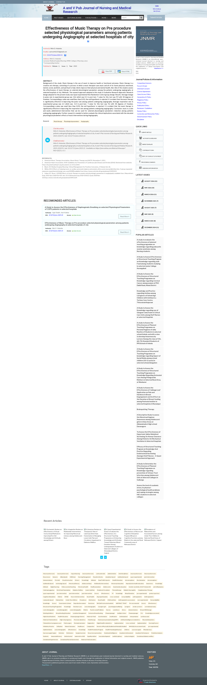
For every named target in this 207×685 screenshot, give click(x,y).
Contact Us (60, 2)
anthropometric (137, 596)
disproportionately (102, 596)
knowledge (46, 603)
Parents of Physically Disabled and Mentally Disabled (111, 626)
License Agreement (143, 91)
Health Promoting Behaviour (114, 629)
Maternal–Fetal (91, 616)
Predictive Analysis (156, 633)
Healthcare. (81, 626)
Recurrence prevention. (95, 633)
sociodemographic (62, 610)
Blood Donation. (129, 593)
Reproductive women (80, 603)
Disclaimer (140, 119)
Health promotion (96, 587)
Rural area (91, 603)
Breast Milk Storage (145, 610)
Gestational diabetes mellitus (145, 636)
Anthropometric (149, 596)
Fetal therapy (91, 619)
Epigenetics (91, 623)
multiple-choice (121, 613)
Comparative (90, 626)
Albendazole (63, 577)
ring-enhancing (75, 573)
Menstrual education (117, 583)
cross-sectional (114, 596)
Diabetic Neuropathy (130, 590)
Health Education (63, 616)
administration (112, 573)
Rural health (101, 600)
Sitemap (88, 680)
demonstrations (47, 580)
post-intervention (149, 577)
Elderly (60, 596)
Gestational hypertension (50, 639)
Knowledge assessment (152, 613)
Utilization (59, 626)
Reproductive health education (135, 583)
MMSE (66, 596)
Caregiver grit (102, 606)
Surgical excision (80, 633)
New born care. (77, 606)
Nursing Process (153, 623)
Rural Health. (90, 596)
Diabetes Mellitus (78, 590)
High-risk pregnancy (65, 619)
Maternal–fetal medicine (50, 619)
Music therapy (58, 121)
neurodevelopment (104, 636)
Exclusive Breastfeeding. (96, 613)
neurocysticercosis (62, 573)
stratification (113, 616)
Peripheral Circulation (103, 590)
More (104, 18)
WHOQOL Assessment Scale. (137, 626)
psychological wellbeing (115, 606)
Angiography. (85, 121)
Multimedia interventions (101, 583)
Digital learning (55, 587)
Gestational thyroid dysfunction (69, 639)
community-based (48, 600)
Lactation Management (79, 613)
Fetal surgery (67, 623)
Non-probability (154, 600)
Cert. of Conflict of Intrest (151, 156)
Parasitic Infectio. (98, 577)
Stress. (124, 610)
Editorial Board (74, 18)
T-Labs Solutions (150, 682)
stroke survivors (137, 606)
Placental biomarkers (148, 619)
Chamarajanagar (110, 613)
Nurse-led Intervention (77, 596)
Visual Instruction (67, 580)
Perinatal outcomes (79, 623)
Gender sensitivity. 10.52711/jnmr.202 (140, 587)
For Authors (91, 18)
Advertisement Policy (144, 117)
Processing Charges (147, 162)
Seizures (55, 577)
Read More (124, 216)
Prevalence (83, 600)
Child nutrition (112, 600)
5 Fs (142, 613)
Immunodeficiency (56, 636)
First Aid (57, 580)
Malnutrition (59, 600)
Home (46, 18)
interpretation (134, 616)
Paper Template (147, 144)
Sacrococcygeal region (49, 633)
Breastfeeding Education (63, 613)
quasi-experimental (136, 577)
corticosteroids (100, 573)
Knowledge (85, 580)
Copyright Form (148, 150)
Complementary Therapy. (145, 590)
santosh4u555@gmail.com (58, 52)
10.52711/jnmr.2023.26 (56, 215)
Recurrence (46, 577)
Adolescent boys (87, 583)
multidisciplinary (117, 636)
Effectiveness (105, 593)
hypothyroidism (91, 636)
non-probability (126, 596)
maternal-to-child (80, 636)
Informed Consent (143, 89)
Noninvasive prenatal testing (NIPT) (108, 619)
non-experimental (143, 600)
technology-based (61, 583)
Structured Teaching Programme (52, 606)
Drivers (77, 580)
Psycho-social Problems (97, 610)
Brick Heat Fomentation (63, 590)
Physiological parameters (71, 121)
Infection (61, 633)
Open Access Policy (144, 94)
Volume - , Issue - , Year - (64, 66)
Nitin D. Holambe (56, 48)
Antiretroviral (68, 636)
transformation (102, 616)
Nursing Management (84, 577)
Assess (97, 593)
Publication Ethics (143, 105)
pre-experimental (142, 593)
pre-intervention (62, 593)
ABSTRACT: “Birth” (121, 603)
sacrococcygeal (136, 629)
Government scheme (65, 603)
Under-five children (71, 600)
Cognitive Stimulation (49, 596)
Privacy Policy (141, 103)
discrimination (141, 580)
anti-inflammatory (158, 587)
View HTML (125, 71)
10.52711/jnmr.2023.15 (55, 55)
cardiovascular (145, 616)
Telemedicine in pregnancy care (52, 623)
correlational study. (150, 606)
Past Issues (58, 18)
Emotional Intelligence (110, 633)
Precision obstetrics (79, 619)
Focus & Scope (142, 86)
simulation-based (110, 577)
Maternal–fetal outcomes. (88, 639)
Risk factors (92, 600)
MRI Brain (73, 577)
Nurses (108, 610)
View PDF (108, 71)
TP (112, 593)
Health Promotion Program (95, 629)
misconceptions (129, 580)
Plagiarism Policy (142, 100)
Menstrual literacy (74, 583)
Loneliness (116, 610)
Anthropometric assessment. (126, 600)
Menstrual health (83, 587)
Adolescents (107, 587)
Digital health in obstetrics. (104, 623)
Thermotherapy (116, 590)
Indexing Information (150, 168)
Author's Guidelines (149, 138)
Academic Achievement (126, 633)
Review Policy (141, 111)
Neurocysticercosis (49, 573)
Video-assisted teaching (69, 587)
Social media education (119, 587)
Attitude (93, 580)
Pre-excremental (134, 603)
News (114, 18)
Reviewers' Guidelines (144, 108)
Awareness (149, 583)
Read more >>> (158, 68)
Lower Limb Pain (90, 590)
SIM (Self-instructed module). (105, 603)
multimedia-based (123, 577)
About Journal (48, 2)
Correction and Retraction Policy (148, 114)
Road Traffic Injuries (104, 580)
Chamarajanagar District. (77, 616)
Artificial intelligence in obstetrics (130, 619)
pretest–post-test (154, 593)
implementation (118, 623)
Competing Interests (144, 83)
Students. (46, 636)
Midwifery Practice (48, 626)
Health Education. (117, 580)
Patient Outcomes (70, 626)
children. (126, 629)
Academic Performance (142, 633)
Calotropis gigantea (48, 590)
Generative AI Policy (144, 97)
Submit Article (156, 17)
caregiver (127, 606)
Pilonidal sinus (147, 629)
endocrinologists (129, 636)
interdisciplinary (123, 573)
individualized (123, 616)
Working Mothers (48, 613)
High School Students (49, 616)
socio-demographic (90, 606)
